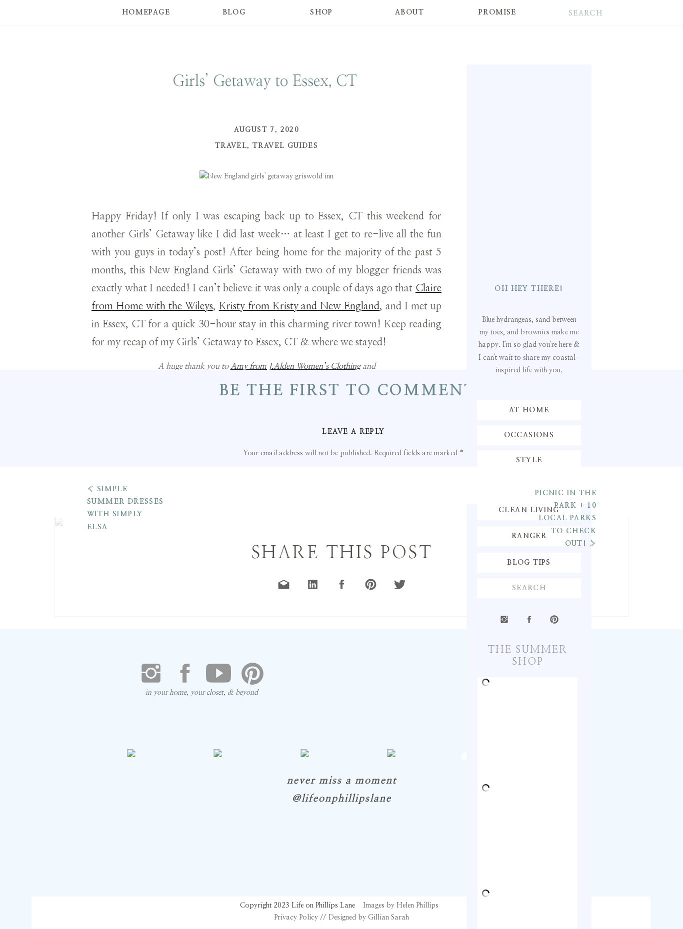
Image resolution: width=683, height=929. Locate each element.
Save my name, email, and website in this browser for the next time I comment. (354, 706)
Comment (354, 472)
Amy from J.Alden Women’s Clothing (295, 366)
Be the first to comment (348, 390)
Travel (231, 145)
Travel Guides (285, 145)
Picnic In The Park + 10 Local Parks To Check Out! (565, 518)
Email (354, 629)
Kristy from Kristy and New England (299, 306)
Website (354, 661)
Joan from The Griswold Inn (199, 381)
